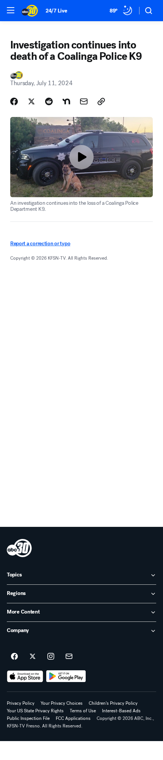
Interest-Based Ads (121, 711)
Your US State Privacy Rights (35, 711)
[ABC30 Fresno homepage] (30, 11)
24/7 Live (56, 10)
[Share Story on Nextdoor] (66, 101)
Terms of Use (83, 711)
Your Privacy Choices (62, 703)
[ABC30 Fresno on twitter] (32, 656)
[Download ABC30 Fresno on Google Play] (66, 676)
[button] (11, 10)
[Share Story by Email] (83, 101)
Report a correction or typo (40, 243)
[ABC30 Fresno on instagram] (50, 656)
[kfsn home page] (19, 548)
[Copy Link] (101, 101)
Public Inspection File (28, 718)
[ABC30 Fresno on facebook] (14, 656)
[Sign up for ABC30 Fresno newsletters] (69, 656)
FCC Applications (73, 718)
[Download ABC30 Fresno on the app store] (25, 676)
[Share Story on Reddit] (48, 101)
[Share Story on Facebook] (14, 101)
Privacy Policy (20, 703)
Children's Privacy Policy (113, 703)
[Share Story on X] (31, 101)
